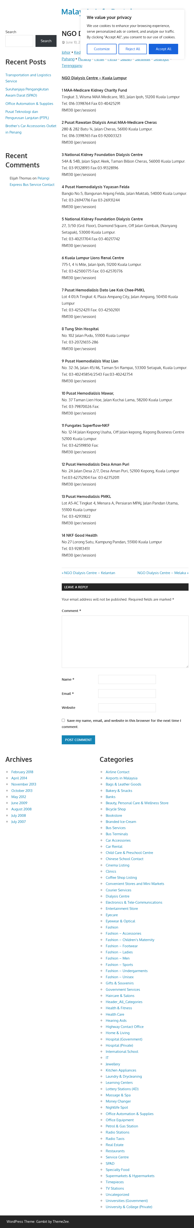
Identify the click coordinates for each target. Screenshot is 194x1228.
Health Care (115, 1014)
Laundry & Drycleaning (124, 1076)
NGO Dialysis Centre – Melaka (161, 573)
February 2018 (22, 772)
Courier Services (118, 890)
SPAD (110, 1163)
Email (68, 693)
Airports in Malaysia (121, 778)
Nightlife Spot (117, 1107)
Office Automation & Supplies (29, 103)
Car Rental (114, 846)
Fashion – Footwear (122, 946)
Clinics (111, 871)
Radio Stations (117, 1132)
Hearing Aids (116, 1020)
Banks (110, 797)
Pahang (68, 59)
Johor (66, 52)
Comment (71, 610)
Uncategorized (117, 1194)
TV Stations (115, 1188)
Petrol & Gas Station (122, 1126)
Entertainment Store (122, 908)
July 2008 (18, 815)
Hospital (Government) (124, 1039)
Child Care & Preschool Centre (129, 852)
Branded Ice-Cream (121, 821)
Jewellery (113, 1064)
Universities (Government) (127, 1200)
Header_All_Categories (124, 1002)
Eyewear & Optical (120, 921)
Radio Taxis (115, 1138)
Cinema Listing (117, 865)
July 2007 (18, 821)
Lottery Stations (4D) (122, 1089)
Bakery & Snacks (119, 790)
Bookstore (114, 815)
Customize (102, 49)
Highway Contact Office (125, 1026)
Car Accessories (118, 840)
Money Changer (118, 1101)
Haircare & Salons (120, 995)
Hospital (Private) (119, 1045)
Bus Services (116, 828)
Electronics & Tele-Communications (134, 902)
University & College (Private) (129, 1207)
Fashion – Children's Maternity (130, 940)
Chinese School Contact (124, 859)
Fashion (112, 927)
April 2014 (19, 778)
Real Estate (114, 1145)
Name (68, 679)
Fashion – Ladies (119, 952)
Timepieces (115, 1182)
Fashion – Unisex (120, 977)
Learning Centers (119, 1082)
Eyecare (112, 915)
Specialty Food (117, 1169)
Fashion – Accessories (123, 933)
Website (68, 707)
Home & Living (118, 1033)
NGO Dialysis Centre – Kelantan (89, 573)
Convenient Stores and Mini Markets (135, 883)
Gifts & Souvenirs (120, 983)
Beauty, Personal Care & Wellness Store (137, 803)
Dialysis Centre (117, 896)
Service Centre (117, 1157)
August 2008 (21, 809)
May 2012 (18, 797)
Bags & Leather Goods (123, 784)
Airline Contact (117, 772)
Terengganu (72, 65)
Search (10, 32)
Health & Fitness (119, 1008)
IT (107, 1057)
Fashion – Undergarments (127, 971)
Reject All (133, 49)
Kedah (79, 52)
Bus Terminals (117, 834)
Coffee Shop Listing (121, 877)
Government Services (123, 989)
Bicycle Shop (116, 809)
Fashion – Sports (119, 964)
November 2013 (23, 784)
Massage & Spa (118, 1095)
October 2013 (21, 790)
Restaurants (115, 1151)
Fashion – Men (118, 958)
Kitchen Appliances (121, 1070)
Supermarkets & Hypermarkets (130, 1176)
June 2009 (19, 803)
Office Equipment (120, 1120)
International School (122, 1051)
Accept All (163, 49)
